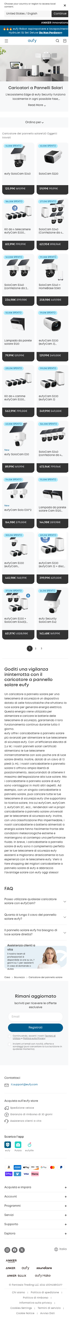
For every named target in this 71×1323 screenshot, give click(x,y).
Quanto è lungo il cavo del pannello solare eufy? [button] (30, 917)
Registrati (35, 1027)
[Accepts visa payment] (26, 1173)
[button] (65, 5)
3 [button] (41, 648)
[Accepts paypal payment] (61, 1167)
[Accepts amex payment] (17, 1167)
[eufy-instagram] (7, 1250)
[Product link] (18, 156)
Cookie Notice (25, 1313)
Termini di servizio (49, 1308)
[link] (35, 957)
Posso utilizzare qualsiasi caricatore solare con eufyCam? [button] (30, 901)
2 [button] (35, 648)
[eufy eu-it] (32, 41)
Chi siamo (18, 1292)
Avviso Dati (47, 1313)
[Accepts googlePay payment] (44, 1167)
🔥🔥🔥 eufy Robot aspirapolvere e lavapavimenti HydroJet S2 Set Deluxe (35, 31)
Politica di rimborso (35, 1298)
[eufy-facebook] (14, 1250)
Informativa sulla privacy (35, 1303)
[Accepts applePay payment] (26, 1167)
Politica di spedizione (45, 1292)
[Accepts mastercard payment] (52, 1167)
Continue (60, 13)
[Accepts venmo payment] (17, 1173)
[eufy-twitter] (22, 1250)
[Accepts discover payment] (35, 1167)
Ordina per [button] (33, 122)
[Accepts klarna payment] (35, 1173)
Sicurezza (19, 977)
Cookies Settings (21, 1308)
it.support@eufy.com (24, 1085)
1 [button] (29, 648)
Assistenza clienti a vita (25, 1121)
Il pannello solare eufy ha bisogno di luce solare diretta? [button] (30, 932)
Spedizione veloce (22, 1108)
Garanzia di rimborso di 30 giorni (31, 1114)
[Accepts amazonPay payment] (9, 1167)
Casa (7, 977)
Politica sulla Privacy (34, 1038)
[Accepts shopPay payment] (9, 1173)
